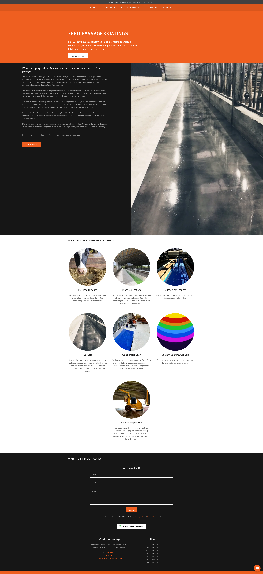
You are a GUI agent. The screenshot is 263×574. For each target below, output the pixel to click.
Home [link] (93, 8)
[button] (136, 7)
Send (131, 510)
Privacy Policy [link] (139, 517)
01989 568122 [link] (110, 552)
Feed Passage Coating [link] (111, 8)
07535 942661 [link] (111, 555)
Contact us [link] (166, 8)
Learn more (31, 144)
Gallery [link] (153, 8)
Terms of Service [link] (152, 517)
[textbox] (131, 475)
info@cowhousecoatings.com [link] (110, 558)
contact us (78, 56)
